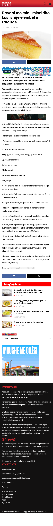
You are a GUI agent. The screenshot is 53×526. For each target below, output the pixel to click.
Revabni (30, 268)
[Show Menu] (50, 3)
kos (12, 268)
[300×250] (20, 360)
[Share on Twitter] (39, 62)
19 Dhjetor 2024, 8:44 (10, 27)
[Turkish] (15, 334)
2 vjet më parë (20, 306)
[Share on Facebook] (14, 62)
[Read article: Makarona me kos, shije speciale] (7, 324)
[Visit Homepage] (6, 3)
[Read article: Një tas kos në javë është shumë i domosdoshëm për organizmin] (7, 292)
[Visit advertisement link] (26, 71)
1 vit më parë (19, 295)
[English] (9, 334)
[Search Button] (45, 3)
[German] (12, 334)
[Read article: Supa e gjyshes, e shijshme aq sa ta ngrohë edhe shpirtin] (7, 303)
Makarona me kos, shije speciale (28, 322)
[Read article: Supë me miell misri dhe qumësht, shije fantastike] (7, 313)
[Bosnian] (6, 334)
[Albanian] (3, 334)
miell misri (20, 268)
